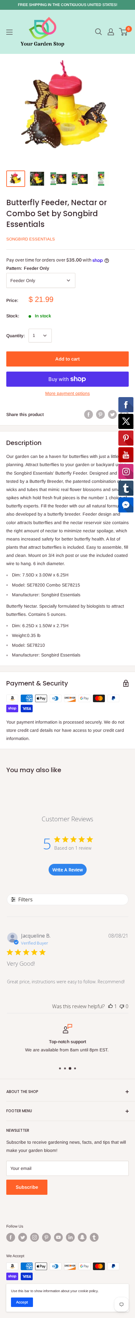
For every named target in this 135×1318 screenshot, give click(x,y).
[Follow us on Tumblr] (94, 1237)
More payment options (67, 393)
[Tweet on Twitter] (112, 414)
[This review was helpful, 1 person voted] (110, 1006)
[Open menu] (9, 32)
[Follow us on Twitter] (22, 1237)
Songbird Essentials (30, 239)
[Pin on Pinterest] (100, 414)
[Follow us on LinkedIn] (70, 1237)
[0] (123, 32)
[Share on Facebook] (88, 414)
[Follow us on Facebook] (10, 1237)
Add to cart (67, 358)
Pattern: (27, 268)
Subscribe (27, 1187)
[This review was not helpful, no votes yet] (122, 1006)
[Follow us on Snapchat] (82, 1237)
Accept (22, 1302)
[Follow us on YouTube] (58, 1237)
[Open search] (98, 31)
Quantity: (15, 335)
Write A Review (67, 870)
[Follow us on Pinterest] (46, 1237)
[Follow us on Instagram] (34, 1237)
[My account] (111, 31)
